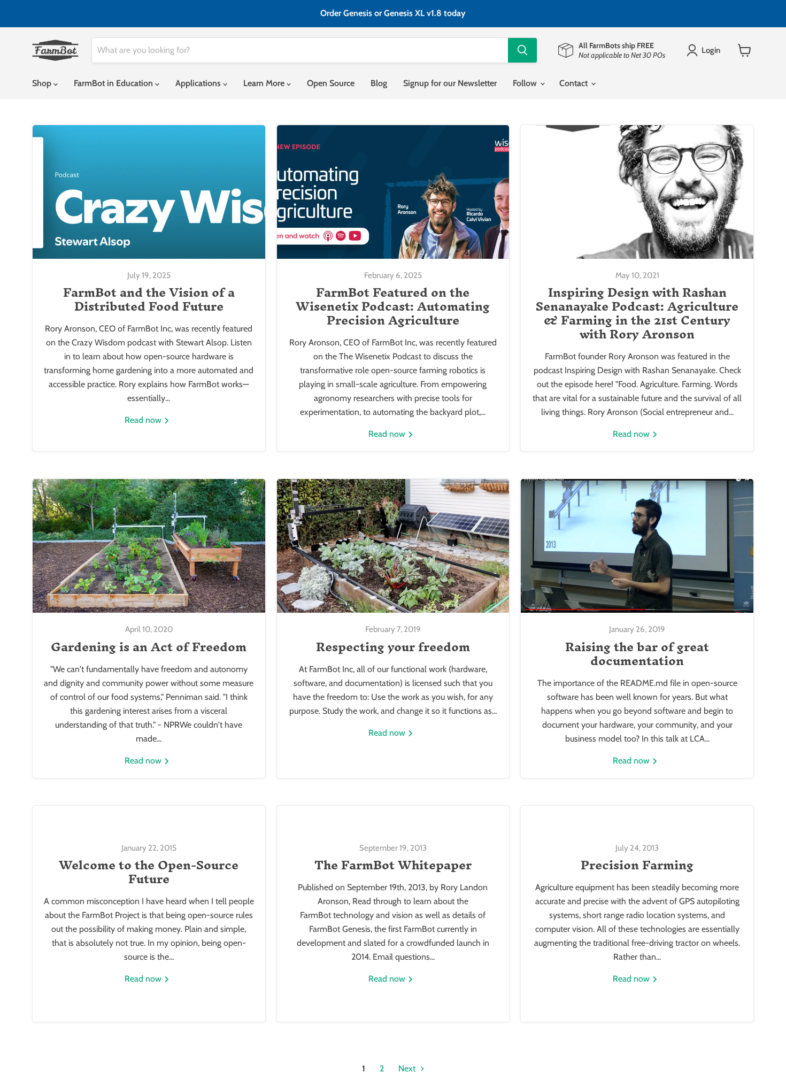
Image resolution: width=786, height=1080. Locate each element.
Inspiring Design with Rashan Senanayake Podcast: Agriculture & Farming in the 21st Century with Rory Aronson (637, 313)
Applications (199, 83)
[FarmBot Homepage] (55, 50)
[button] (706, 50)
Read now (144, 420)
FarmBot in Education (114, 83)
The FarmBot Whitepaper (393, 865)
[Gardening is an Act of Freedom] (149, 546)
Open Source (331, 83)
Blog (379, 83)
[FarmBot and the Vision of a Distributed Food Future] (149, 192)
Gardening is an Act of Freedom (148, 647)
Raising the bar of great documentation (637, 654)
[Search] (522, 50)
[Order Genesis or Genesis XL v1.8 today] (393, 14)
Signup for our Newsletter (450, 83)
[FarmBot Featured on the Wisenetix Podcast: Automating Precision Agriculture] (393, 192)
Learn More (265, 83)
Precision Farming (637, 865)
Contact (574, 83)
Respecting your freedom (393, 647)
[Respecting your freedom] (393, 546)
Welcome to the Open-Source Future (148, 872)
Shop (42, 83)
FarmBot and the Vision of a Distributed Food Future (149, 299)
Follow (526, 83)
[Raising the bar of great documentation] (637, 546)
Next (408, 1068)
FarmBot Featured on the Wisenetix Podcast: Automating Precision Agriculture (393, 306)
